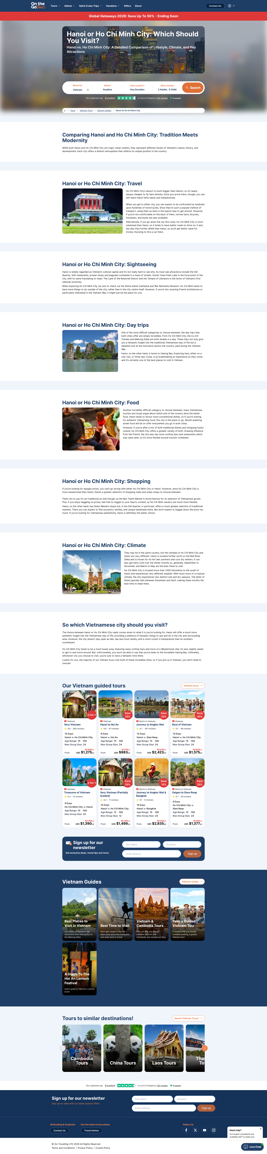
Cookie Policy (103, 1147)
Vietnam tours (191, 685)
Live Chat (255, 1146)
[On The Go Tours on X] (195, 1130)
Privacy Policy (85, 1147)
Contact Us (215, 5)
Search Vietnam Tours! (186, 1018)
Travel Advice (91, 1130)
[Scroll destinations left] (62, 1048)
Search (195, 87)
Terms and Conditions (63, 1147)
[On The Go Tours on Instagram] (214, 1130)
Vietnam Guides (190, 881)
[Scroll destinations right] (205, 1048)
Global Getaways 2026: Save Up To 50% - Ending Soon (133, 16)
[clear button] (88, 89)
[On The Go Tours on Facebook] (186, 1130)
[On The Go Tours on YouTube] (204, 1130)
